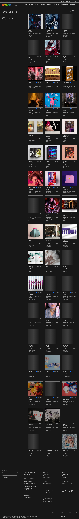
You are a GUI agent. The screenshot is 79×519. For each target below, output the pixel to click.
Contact (64, 477)
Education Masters (47, 494)
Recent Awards (27, 495)
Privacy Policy (14, 512)
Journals (45, 476)
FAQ (63, 476)
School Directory (46, 492)
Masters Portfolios (47, 483)
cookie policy (24, 517)
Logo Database (27, 490)
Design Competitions (28, 481)
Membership (65, 474)
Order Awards (27, 474)
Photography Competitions (29, 485)
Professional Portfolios (48, 485)
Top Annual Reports (47, 501)
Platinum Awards (27, 497)
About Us (64, 472)
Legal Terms (4, 512)
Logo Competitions (28, 488)
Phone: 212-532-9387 (67, 483)
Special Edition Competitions (30, 486)
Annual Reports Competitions (49, 499)
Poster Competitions (28, 480)
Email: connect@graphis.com (68, 485)
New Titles (45, 472)
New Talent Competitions (48, 490)
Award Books (46, 474)
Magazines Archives (47, 477)
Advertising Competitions (29, 483)
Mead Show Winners (47, 503)
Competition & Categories (29, 472)
